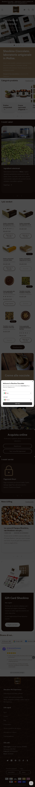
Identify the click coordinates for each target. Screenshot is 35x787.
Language (5, 397)
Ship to (4, 390)
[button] (17, 393)
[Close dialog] (33, 381)
